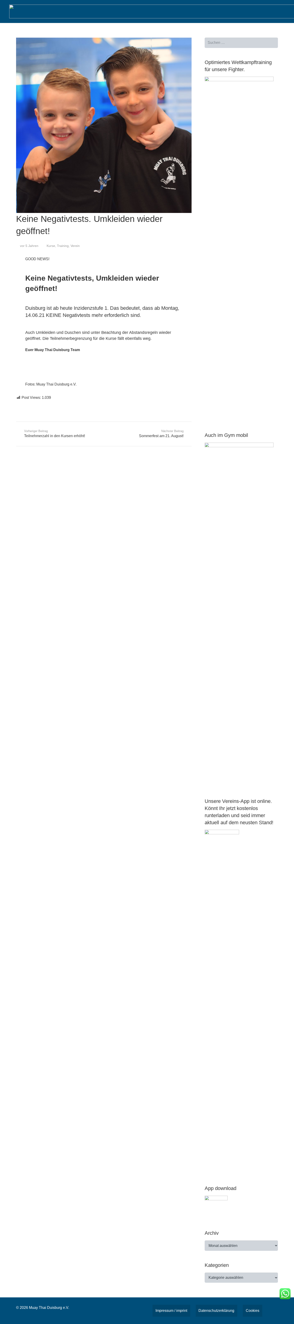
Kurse (51, 246)
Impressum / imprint (171, 1311)
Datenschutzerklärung (216, 1311)
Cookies (252, 1311)
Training (63, 246)
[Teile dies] (21, 404)
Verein (75, 246)
